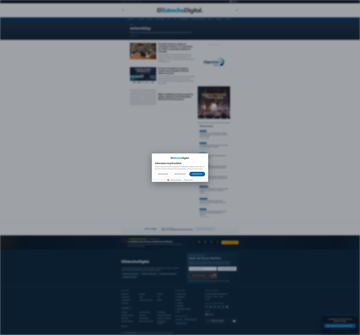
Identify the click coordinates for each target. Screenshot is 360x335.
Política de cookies (188, 180)
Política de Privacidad (176, 180)
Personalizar (163, 174)
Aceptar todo (197, 174)
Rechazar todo (180, 174)
